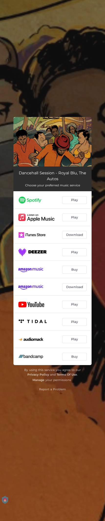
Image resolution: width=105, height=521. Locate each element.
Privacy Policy (38, 374)
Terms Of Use (67, 374)
